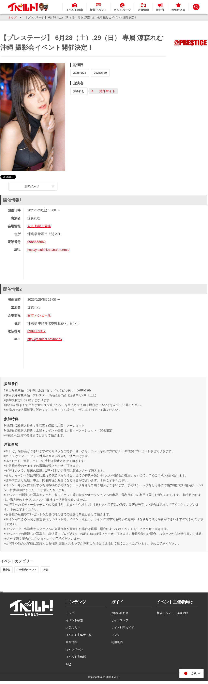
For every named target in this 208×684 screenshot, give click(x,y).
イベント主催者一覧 (78, 634)
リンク (115, 634)
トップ (12, 17)
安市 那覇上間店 (39, 226)
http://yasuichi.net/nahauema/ (48, 249)
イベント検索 (74, 620)
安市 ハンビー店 (39, 315)
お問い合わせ (119, 613)
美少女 (6, 569)
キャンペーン (74, 649)
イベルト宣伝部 (76, 656)
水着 (45, 569)
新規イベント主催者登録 (172, 613)
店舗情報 (71, 642)
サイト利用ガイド (122, 627)
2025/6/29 (100, 72)
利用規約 (117, 642)
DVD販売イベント (26, 569)
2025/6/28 (79, 72)
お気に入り (73, 627)
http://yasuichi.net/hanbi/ (44, 339)
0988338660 (36, 242)
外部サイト (107, 91)
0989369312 (36, 331)
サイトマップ (119, 620)
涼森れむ (79, 91)
